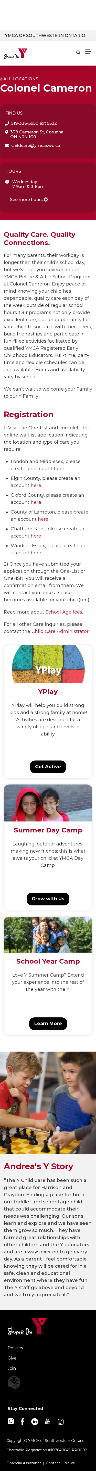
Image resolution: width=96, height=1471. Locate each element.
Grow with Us (48, 899)
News (69, 1463)
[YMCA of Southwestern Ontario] (27, 53)
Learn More (48, 1023)
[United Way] (48, 1382)
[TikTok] (61, 1421)
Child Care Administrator (60, 631)
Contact (53, 1463)
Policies (15, 1347)
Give (12, 1358)
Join (12, 1368)
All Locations (20, 79)
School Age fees (64, 612)
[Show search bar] (78, 52)
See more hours (27, 199)
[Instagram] (11, 1421)
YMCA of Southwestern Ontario (45, 35)
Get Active (48, 766)
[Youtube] (48, 1421)
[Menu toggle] (88, 51)
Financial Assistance (24, 1463)
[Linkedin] (35, 1421)
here (59, 468)
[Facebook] (23, 1421)
